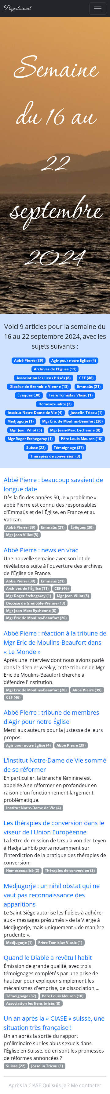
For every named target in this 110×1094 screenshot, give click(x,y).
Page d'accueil (17, 8)
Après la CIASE (25, 1085)
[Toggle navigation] (97, 8)
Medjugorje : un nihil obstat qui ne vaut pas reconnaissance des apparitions (52, 895)
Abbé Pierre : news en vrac (41, 550)
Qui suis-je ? (56, 1085)
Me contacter (86, 1085)
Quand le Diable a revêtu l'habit (48, 957)
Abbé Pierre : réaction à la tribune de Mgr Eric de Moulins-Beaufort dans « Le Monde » (55, 642)
